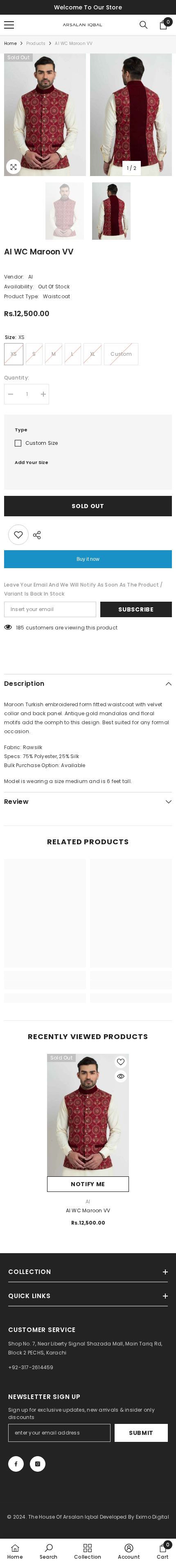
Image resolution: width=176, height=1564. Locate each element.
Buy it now (88, 559)
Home (10, 43)
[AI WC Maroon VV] (88, 1115)
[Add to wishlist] (18, 534)
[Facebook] (16, 1464)
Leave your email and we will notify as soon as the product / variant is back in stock (83, 589)
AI (30, 276)
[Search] (144, 25)
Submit (141, 1433)
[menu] (9, 25)
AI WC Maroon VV (88, 1210)
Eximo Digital (152, 1516)
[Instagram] (37, 1464)
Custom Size (41, 443)
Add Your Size (31, 462)
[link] (45, 984)
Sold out (88, 506)
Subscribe (135, 609)
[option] (45, 115)
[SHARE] (35, 535)
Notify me (88, 1184)
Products (36, 43)
